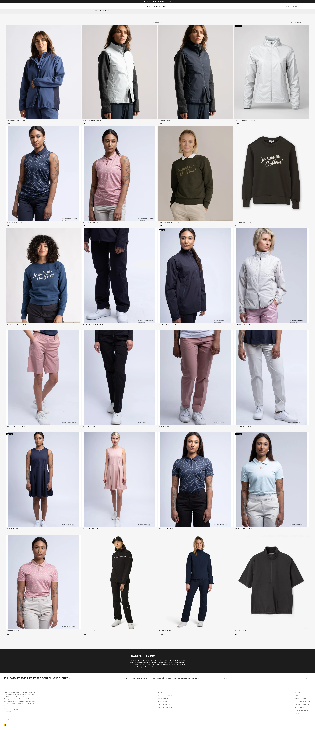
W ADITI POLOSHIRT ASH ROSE (15, 630)
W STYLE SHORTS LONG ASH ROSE (16, 426)
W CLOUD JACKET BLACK (89, 630)
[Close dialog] (25, 708)
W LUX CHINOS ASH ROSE (166, 426)
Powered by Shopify (173, 725)
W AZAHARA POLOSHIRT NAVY (15, 222)
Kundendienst (163, 701)
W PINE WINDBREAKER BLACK (243, 630)
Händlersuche (300, 713)
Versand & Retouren (165, 695)
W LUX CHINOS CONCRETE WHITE (244, 426)
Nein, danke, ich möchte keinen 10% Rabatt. (15, 725)
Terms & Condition (164, 704)
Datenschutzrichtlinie (302, 704)
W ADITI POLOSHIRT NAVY (166, 528)
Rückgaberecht (300, 707)
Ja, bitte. (15, 720)
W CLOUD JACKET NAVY (165, 630)
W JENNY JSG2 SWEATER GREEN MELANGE (170, 222)
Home (96, 10)
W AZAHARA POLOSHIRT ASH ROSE (92, 222)
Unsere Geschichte (301, 710)
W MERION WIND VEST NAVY (166, 120)
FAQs (160, 692)
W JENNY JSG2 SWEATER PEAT (243, 222)
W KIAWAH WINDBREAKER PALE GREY (245, 120)
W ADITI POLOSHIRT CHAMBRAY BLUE (245, 528)
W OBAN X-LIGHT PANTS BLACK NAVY (93, 324)
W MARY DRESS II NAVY (13, 528)
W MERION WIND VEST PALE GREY (92, 120)
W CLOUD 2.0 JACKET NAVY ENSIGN (16, 120)
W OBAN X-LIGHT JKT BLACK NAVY (168, 324)
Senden (308, 678)
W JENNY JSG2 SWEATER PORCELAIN (16, 324)
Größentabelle (163, 698)
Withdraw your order (165, 707)
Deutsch (295, 6)
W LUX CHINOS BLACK (89, 426)
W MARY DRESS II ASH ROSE (90, 528)
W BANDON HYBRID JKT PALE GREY (244, 324)
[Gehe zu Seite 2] (164, 642)
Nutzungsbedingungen (303, 701)
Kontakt (297, 692)
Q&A (296, 695)
